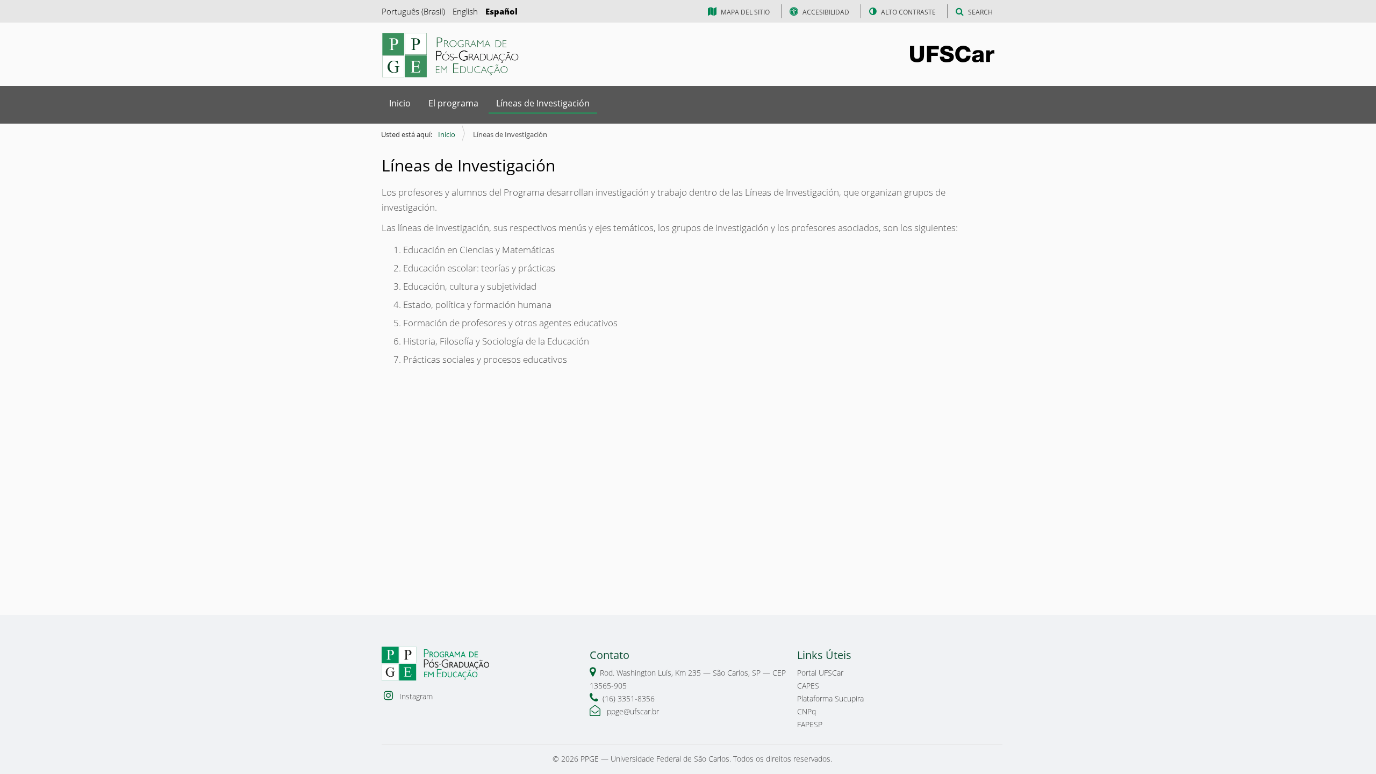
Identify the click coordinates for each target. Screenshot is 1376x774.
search (980, 12)
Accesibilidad (825, 12)
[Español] (451, 55)
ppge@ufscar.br (632, 711)
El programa (453, 103)
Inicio (400, 103)
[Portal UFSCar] (952, 53)
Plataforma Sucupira (830, 698)
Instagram (415, 696)
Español (501, 11)
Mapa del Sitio (745, 12)
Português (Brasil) (413, 11)
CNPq (806, 711)
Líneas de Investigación (543, 103)
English (465, 11)
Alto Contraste (908, 12)
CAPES (808, 685)
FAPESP (809, 724)
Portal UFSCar (820, 673)
